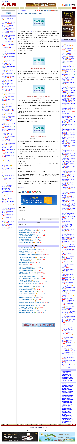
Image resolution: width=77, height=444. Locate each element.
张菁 (72, 385)
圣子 (67, 388)
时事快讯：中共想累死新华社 (30, 280)
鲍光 (63, 404)
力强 (67, 374)
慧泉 (69, 398)
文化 (50, 8)
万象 (41, 8)
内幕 (12, 8)
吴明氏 (66, 389)
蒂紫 (69, 396)
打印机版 (22, 187)
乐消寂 (65, 392)
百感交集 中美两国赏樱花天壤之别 (31, 247)
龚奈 (68, 377)
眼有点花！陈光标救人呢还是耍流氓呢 (32, 293)
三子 (71, 414)
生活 (46, 8)
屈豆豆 (68, 409)
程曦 (63, 374)
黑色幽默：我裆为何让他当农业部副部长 (32, 291)
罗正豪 (63, 385)
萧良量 (67, 404)
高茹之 (68, 401)
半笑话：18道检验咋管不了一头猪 (31, 286)
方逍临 (63, 380)
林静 (63, 378)
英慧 (63, 398)
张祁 (66, 421)
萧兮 (65, 375)
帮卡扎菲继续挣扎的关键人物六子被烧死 (32, 273)
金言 (69, 395)
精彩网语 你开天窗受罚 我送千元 (31, 242)
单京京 (63, 418)
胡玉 (63, 392)
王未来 (66, 391)
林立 (68, 412)
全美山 (69, 385)
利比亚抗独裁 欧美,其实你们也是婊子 (31, 295)
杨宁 (65, 388)
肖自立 (68, 421)
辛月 (68, 392)
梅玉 (63, 422)
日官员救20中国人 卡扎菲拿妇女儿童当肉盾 (33, 281)
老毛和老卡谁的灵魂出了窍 (29, 262)
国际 (27, 8)
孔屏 (67, 371)
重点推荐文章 (8, 15)
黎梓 (70, 412)
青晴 (71, 402)
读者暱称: (20, 219)
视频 (69, 8)
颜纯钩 (68, 386)
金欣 (65, 371)
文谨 (67, 372)
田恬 (65, 406)
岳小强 (70, 377)
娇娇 (71, 418)
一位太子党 (64, 419)
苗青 (63, 401)
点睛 (65, 398)
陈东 (70, 408)
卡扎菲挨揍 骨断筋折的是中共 (30, 270)
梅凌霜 (69, 371)
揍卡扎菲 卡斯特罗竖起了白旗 (30, 267)
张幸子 (66, 385)
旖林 (67, 406)
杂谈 (74, 8)
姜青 (65, 404)
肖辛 (69, 380)
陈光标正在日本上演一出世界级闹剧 (31, 300)
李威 (63, 406)
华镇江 (66, 414)
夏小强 (65, 401)
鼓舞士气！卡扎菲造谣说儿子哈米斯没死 (31, 251)
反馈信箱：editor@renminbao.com (38, 427)
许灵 (70, 415)
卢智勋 (63, 395)
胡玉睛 (68, 378)
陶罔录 (63, 399)
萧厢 (32, 31)
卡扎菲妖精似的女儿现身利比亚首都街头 (32, 278)
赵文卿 (63, 402)
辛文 (65, 372)
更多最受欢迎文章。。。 (71, 367)
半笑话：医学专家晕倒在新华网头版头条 (32, 310)
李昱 (63, 375)
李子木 (66, 380)
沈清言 (69, 372)
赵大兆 (63, 421)
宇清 (67, 398)
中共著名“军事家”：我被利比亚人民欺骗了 (33, 230)
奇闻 (31, 8)
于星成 (63, 416)
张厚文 (70, 375)
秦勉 (66, 386)
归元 (71, 386)
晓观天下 (66, 396)
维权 (64, 8)
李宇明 (70, 392)
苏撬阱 (65, 409)
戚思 (63, 408)
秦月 (69, 388)
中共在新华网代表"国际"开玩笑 (30, 299)
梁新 (69, 414)
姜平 (66, 402)
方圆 (71, 389)
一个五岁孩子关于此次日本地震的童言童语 (32, 305)
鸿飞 (72, 399)
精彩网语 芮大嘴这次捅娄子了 (29, 229)
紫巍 (68, 415)
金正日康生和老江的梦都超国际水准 (31, 252)
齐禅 (69, 411)
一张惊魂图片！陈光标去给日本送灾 (31, 307)
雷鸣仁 (63, 386)
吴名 (63, 377)
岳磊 (69, 405)
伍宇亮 (69, 374)
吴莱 (63, 411)
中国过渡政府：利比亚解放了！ (30, 237)
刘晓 (63, 372)
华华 (69, 406)
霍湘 (68, 419)
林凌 (71, 416)
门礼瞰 (70, 404)
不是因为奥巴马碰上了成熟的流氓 (31, 288)
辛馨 (63, 409)
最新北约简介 (26, 264)
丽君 (63, 371)
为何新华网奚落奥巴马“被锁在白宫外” (32, 257)
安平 (65, 422)
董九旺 (65, 415)
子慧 (66, 418)
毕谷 (63, 396)
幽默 (22, 8)
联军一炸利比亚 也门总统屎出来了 (31, 276)
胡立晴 (71, 378)
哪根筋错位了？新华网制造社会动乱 (31, 283)
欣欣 (69, 416)
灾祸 (36, 8)
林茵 (69, 389)
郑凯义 (65, 377)
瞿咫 (67, 405)
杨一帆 (67, 375)
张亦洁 (69, 399)
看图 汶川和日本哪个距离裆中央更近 (31, 312)
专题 (55, 8)
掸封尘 (63, 389)
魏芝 (71, 421)
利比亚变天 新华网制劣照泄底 (30, 240)
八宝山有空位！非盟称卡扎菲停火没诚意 (32, 259)
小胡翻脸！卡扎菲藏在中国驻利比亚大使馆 (32, 234)
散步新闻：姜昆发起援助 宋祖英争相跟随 (32, 308)
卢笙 (72, 419)
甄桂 (71, 396)
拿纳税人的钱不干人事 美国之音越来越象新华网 (34, 254)
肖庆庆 (67, 408)
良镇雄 (66, 395)
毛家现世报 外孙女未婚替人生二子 (31, 297)
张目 (71, 409)
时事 (17, 8)
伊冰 (67, 411)
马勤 (65, 411)
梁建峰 (65, 378)
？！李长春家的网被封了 (29, 260)
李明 (65, 374)
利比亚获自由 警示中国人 (29, 239)
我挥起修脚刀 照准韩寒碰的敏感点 (31, 268)
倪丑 (63, 415)
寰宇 (60, 8)
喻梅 (65, 408)
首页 (3, 8)
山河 (63, 388)
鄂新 (65, 405)
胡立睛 (63, 391)
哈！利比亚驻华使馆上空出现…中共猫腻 (32, 235)
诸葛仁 (63, 412)
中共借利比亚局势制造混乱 (29, 232)
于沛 (70, 419)
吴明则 (66, 399)
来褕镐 (69, 391)
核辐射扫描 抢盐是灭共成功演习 (30, 289)
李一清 (63, 414)
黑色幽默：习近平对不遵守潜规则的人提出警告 (34, 302)
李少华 (68, 418)
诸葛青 (66, 416)
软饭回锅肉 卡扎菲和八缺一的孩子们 (31, 272)
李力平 (71, 401)
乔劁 (63, 405)
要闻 (8, 8)
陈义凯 (71, 395)
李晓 (66, 412)
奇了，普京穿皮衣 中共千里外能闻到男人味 (33, 249)
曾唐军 (72, 391)
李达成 (68, 402)
